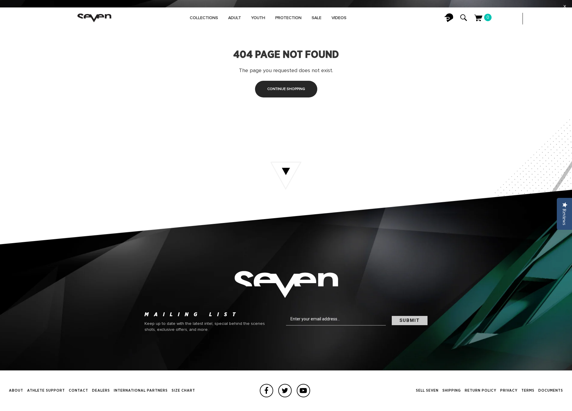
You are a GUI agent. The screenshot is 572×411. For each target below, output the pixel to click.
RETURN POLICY (480, 391)
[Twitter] (285, 390)
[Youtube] (303, 390)
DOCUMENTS (550, 391)
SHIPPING (451, 391)
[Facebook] (266, 390)
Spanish (557, 18)
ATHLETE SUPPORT (46, 391)
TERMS (527, 391)
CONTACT (78, 391)
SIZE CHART (183, 391)
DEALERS (101, 391)
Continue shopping (286, 89)
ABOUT (16, 391)
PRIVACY (508, 391)
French (545, 18)
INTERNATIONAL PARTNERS (141, 391)
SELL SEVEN (427, 391)
